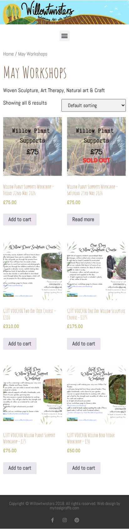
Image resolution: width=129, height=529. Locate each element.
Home (8, 54)
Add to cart (19, 219)
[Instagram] (64, 520)
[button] (64, 36)
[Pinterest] (77, 520)
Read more (83, 219)
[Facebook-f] (52, 520)
